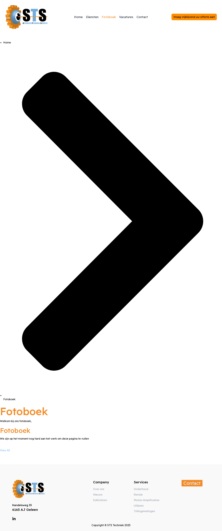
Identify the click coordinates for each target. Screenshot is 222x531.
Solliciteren (100, 500)
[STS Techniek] (26, 17)
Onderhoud (141, 489)
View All (5, 450)
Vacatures (126, 17)
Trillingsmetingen (144, 511)
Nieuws (97, 494)
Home (78, 17)
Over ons (98, 489)
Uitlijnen (139, 505)
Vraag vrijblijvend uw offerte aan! (194, 17)
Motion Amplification (146, 500)
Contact (142, 17)
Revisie (138, 494)
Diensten (92, 17)
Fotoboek (109, 17)
